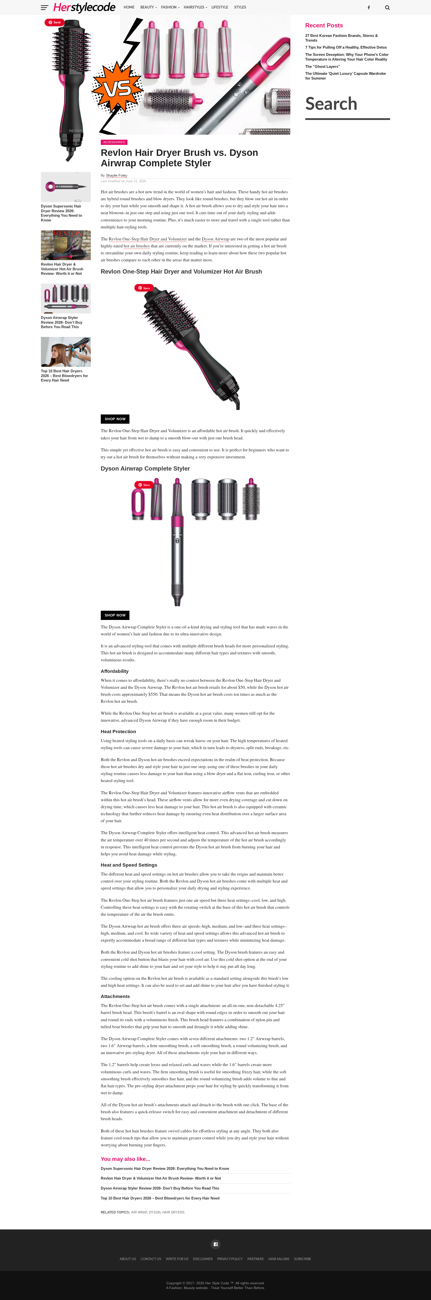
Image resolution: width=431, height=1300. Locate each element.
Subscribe (302, 1259)
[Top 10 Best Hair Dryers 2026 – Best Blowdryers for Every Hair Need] (66, 366)
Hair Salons (278, 1259)
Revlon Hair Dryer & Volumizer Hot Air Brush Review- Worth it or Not (62, 269)
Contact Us (151, 1259)
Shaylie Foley (116, 175)
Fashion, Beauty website (188, 1288)
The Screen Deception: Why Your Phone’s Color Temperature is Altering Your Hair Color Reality (347, 56)
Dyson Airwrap (215, 239)
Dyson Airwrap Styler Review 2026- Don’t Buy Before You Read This (61, 322)
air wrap (139, 1212)
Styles (240, 7)
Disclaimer (203, 1259)
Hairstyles (194, 7)
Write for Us (177, 1259)
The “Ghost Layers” (322, 66)
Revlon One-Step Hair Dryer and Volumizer (148, 239)
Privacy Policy (230, 1259)
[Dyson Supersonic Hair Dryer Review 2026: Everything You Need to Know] (66, 201)
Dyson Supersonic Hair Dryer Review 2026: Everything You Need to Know (61, 213)
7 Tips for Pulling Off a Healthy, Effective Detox (346, 47)
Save (57, 22)
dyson (154, 1212)
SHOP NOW (115, 419)
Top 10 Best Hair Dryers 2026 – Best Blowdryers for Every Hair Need (64, 375)
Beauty (147, 7)
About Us (128, 1259)
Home (129, 7)
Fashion (169, 7)
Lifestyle (220, 7)
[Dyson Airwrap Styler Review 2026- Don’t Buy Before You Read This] (66, 312)
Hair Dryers (173, 1212)
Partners (255, 1259)
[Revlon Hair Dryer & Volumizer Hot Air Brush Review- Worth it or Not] (66, 259)
